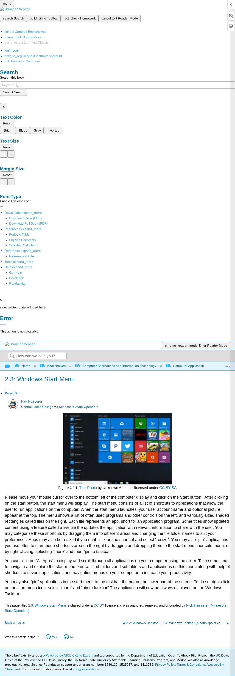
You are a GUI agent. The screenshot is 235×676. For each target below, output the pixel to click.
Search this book (12, 77)
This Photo (88, 488)
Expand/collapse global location (227, 365)
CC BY (99, 605)
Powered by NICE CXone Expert (69, 655)
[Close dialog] (3, 324)
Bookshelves (56, 366)
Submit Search (13, 92)
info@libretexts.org (86, 669)
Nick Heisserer (31, 401)
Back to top (13, 622)
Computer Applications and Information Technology (119, 366)
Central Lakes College (37, 407)
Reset (7, 123)
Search (12, 356)
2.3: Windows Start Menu (47, 605)
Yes (54, 637)
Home (26, 366)
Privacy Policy (165, 664)
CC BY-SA (168, 488)
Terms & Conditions (191, 664)
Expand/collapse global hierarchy (10, 366)
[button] (16, 278)
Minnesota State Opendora (78, 407)
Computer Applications (189, 366)
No (72, 637)
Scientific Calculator (23, 245)
